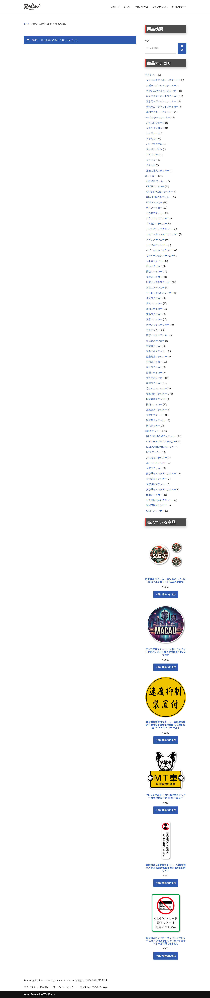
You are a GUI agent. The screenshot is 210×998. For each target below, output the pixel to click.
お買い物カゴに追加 (165, 594)
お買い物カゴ (141, 7)
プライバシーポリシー (64, 987)
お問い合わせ (179, 7)
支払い (127, 7)
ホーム (27, 24)
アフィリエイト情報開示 (36, 987)
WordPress (49, 994)
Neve (26, 994)
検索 (147, 40)
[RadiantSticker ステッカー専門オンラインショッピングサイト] (32, 7)
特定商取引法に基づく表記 (94, 987)
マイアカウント (160, 7)
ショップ (115, 7)
